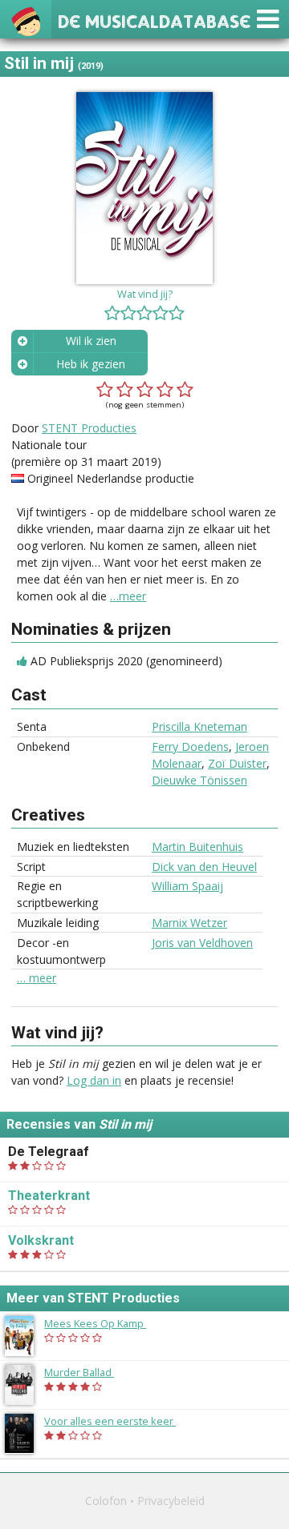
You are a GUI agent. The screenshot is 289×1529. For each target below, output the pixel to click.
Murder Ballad (87, 1372)
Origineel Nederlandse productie (110, 478)
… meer (36, 978)
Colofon (106, 1500)
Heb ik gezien (90, 363)
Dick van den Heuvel (204, 866)
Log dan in (94, 1080)
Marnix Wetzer (189, 922)
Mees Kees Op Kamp (103, 1323)
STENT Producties (89, 427)
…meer (128, 596)
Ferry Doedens (190, 746)
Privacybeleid (171, 1500)
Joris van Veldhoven (202, 942)
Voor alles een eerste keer (118, 1421)
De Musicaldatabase (154, 19)
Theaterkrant (49, 1195)
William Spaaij (187, 885)
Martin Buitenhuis (197, 846)
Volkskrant (41, 1240)
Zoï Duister (237, 763)
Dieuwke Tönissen (199, 780)
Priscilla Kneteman (199, 726)
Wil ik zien (91, 340)
